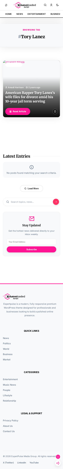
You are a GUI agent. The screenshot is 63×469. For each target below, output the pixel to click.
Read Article (19, 111)
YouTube (34, 462)
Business (7, 354)
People (6, 390)
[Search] (45, 5)
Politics (7, 343)
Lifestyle (7, 395)
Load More (33, 188)
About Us (8, 426)
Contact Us (9, 431)
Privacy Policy (10, 420)
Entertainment (10, 379)
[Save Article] (55, 111)
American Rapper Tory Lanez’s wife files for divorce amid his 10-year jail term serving (30, 97)
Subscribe (31, 249)
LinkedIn (21, 462)
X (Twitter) (8, 462)
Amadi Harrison (16, 87)
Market (6, 359)
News (6, 338)
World (6, 349)
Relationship (9, 400)
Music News (9, 384)
